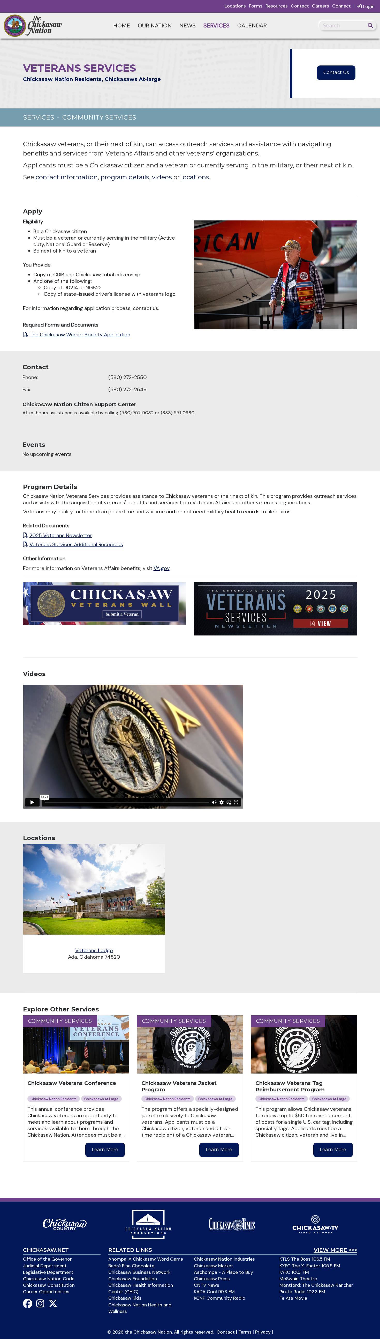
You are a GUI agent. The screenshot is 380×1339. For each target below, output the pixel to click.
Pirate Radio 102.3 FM (302, 1292)
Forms (255, 6)
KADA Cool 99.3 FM (214, 1292)
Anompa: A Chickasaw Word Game (145, 1259)
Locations (235, 6)
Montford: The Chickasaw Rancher (316, 1285)
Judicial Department (45, 1266)
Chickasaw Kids (124, 1298)
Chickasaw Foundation (132, 1279)
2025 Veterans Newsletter (60, 535)
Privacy (263, 1332)
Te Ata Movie (293, 1298)
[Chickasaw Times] (232, 1223)
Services (216, 25)
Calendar (252, 25)
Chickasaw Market (213, 1266)
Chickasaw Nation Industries (224, 1259)
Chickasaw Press (212, 1279)
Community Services (99, 117)
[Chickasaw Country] (65, 1223)
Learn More (105, 1149)
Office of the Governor (47, 1259)
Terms (245, 1332)
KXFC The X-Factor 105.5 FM (309, 1266)
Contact (300, 6)
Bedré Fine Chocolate (131, 1266)
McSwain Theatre (298, 1279)
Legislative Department (48, 1272)
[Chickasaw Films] (148, 1223)
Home (121, 25)
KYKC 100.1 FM (294, 1272)
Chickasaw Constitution (49, 1285)
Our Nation (155, 25)
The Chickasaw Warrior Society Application (79, 334)
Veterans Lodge (94, 950)
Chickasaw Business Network (139, 1272)
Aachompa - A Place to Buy (223, 1272)
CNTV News (206, 1285)
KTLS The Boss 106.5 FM (304, 1259)
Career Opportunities (46, 1292)
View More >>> (335, 1250)
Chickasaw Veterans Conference (71, 1083)
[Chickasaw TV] (315, 1223)
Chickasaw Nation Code (48, 1279)
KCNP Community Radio (219, 1298)
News (187, 25)
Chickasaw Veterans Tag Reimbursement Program (290, 1086)
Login (368, 6)
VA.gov (162, 568)
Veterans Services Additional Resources (76, 544)
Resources (276, 6)
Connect (341, 6)
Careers (320, 6)
